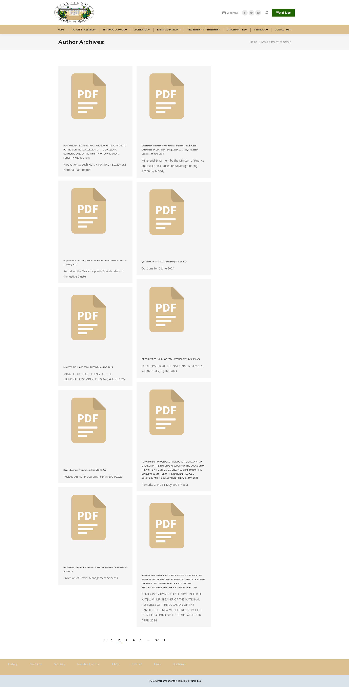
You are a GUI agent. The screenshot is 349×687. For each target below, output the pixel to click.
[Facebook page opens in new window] (245, 13)
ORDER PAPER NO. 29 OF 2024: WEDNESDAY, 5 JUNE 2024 (171, 359)
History (12, 664)
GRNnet (136, 664)
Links (157, 664)
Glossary (59, 664)
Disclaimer (179, 664)
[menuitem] (61, 29)
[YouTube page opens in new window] (258, 13)
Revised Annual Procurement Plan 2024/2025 (84, 470)
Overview (35, 664)
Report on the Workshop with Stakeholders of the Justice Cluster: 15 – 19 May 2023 (95, 262)
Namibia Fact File (88, 664)
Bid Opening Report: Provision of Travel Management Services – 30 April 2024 (95, 569)
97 (157, 640)
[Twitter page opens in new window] (251, 13)
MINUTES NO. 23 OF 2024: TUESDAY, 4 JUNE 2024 (88, 367)
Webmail (232, 12)
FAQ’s (115, 664)
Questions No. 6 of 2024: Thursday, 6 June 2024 (164, 262)
